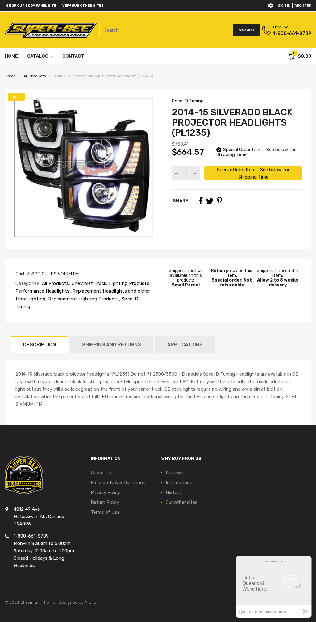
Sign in (284, 6)
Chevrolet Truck (88, 283)
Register (302, 6)
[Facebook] (200, 200)
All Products (54, 283)
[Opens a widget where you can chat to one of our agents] (274, 587)
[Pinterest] (219, 200)
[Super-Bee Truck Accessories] (51, 30)
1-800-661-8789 (292, 33)
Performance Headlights (42, 291)
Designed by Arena (78, 602)
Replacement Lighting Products (83, 299)
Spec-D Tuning (188, 101)
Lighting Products (128, 283)
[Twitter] (210, 200)
